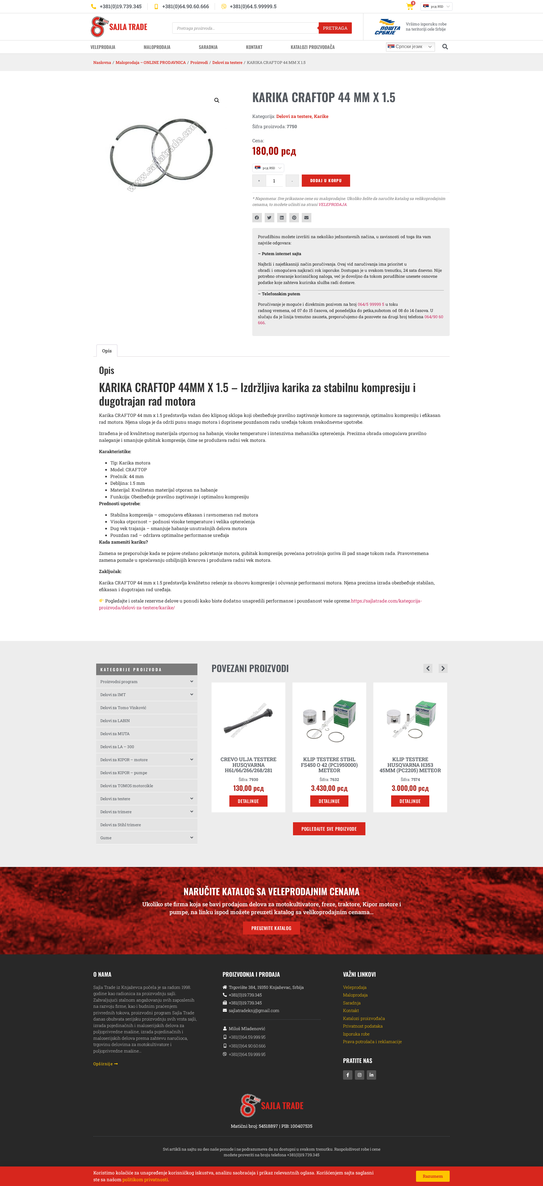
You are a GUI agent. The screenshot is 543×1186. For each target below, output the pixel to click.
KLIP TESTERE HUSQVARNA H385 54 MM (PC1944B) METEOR (410, 765)
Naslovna (102, 62)
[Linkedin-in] (371, 1075)
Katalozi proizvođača (313, 47)
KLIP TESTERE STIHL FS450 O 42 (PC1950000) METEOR (248, 765)
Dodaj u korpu (326, 180)
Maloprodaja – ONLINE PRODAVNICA (151, 62)
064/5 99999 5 (371, 304)
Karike (321, 116)
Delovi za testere (227, 62)
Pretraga (335, 28)
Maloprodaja (157, 47)
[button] (217, 100)
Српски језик (408, 46)
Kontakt (254, 47)
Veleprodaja (102, 47)
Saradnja (208, 47)
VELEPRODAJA (332, 204)
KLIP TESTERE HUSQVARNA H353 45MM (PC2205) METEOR (329, 765)
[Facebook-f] (347, 1075)
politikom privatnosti (145, 1179)
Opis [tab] (107, 351)
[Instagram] (359, 1075)
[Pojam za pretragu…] (445, 47)
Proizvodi (199, 62)
